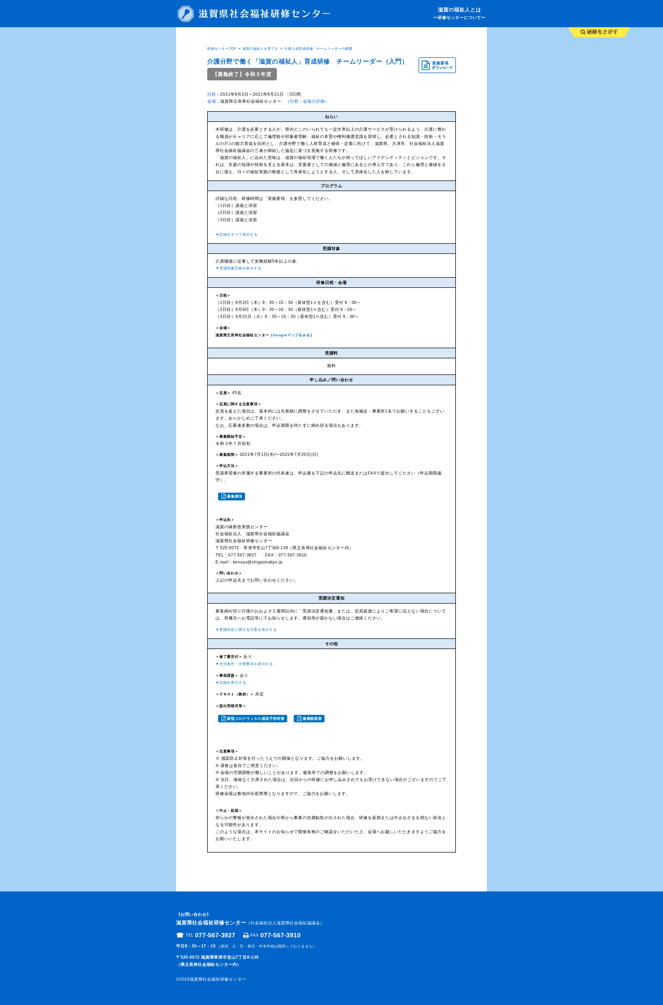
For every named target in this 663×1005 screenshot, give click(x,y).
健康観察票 (312, 718)
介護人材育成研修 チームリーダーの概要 (318, 49)
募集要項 (234, 496)
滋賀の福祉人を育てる (260, 49)
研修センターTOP (221, 49)
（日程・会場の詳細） (307, 101)
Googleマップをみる (291, 335)
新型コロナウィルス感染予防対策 (256, 718)
